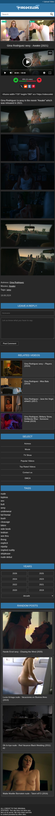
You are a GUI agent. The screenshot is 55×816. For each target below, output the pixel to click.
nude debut (6, 557)
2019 (41, 590)
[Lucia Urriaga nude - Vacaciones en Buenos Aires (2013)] (27, 694)
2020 (15, 590)
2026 (15, 573)
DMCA (27, 478)
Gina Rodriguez (17, 282)
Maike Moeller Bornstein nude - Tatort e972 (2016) (25, 793)
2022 (15, 584)
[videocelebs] (27, 9)
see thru (5, 536)
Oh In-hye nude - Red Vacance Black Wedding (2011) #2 (27, 746)
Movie (27, 449)
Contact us (27, 472)
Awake (12, 286)
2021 (41, 584)
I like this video (15, 80)
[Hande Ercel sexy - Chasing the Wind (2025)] (27, 648)
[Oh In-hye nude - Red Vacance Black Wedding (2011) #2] (27, 742)
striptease (5, 553)
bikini (3, 525)
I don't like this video (39, 80)
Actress (27, 443)
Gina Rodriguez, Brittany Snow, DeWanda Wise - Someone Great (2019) (38, 419)
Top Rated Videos (27, 467)
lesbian (4, 532)
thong (3, 539)
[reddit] (25, 86)
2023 (41, 579)
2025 (41, 573)
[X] (21, 86)
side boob (6, 529)
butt (2, 504)
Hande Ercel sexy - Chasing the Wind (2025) (23, 652)
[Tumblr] (29, 86)
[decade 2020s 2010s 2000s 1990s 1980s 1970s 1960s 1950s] (27, 596)
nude (3, 494)
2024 (15, 579)
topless (4, 497)
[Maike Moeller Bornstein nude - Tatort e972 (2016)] (27, 790)
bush (3, 518)
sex (2, 501)
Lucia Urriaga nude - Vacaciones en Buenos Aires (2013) (25, 698)
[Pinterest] (33, 86)
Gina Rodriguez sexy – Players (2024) (38, 365)
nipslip (4, 546)
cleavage (5, 522)
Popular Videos (27, 461)
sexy (3, 508)
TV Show (28, 455)
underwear (6, 511)
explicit (4, 543)
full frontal (5, 515)
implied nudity (8, 550)
